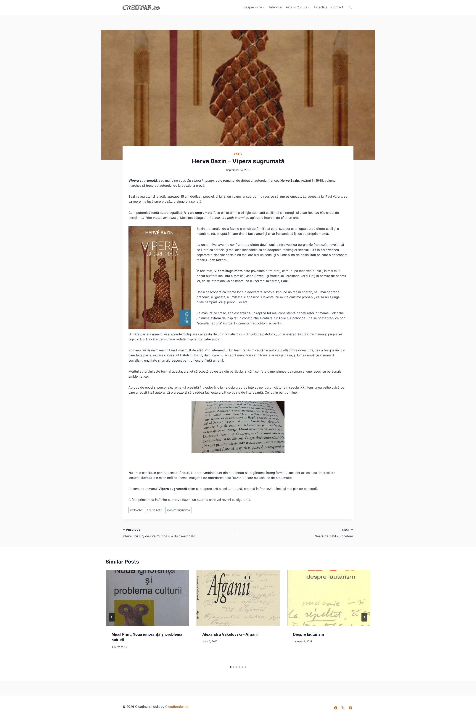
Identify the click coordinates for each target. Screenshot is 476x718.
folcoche (136, 509)
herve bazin (155, 509)
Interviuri (275, 7)
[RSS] (350, 708)
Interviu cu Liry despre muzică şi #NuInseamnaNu (160, 533)
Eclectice (320, 7)
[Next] (364, 617)
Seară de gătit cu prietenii (334, 533)
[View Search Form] (350, 7)
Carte (238, 153)
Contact (337, 7)
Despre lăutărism (308, 634)
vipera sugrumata (178, 509)
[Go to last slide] (112, 617)
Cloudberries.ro (176, 707)
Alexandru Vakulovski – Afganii (230, 634)
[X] (343, 708)
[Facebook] (336, 708)
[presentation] (147, 598)
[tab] (230, 667)
